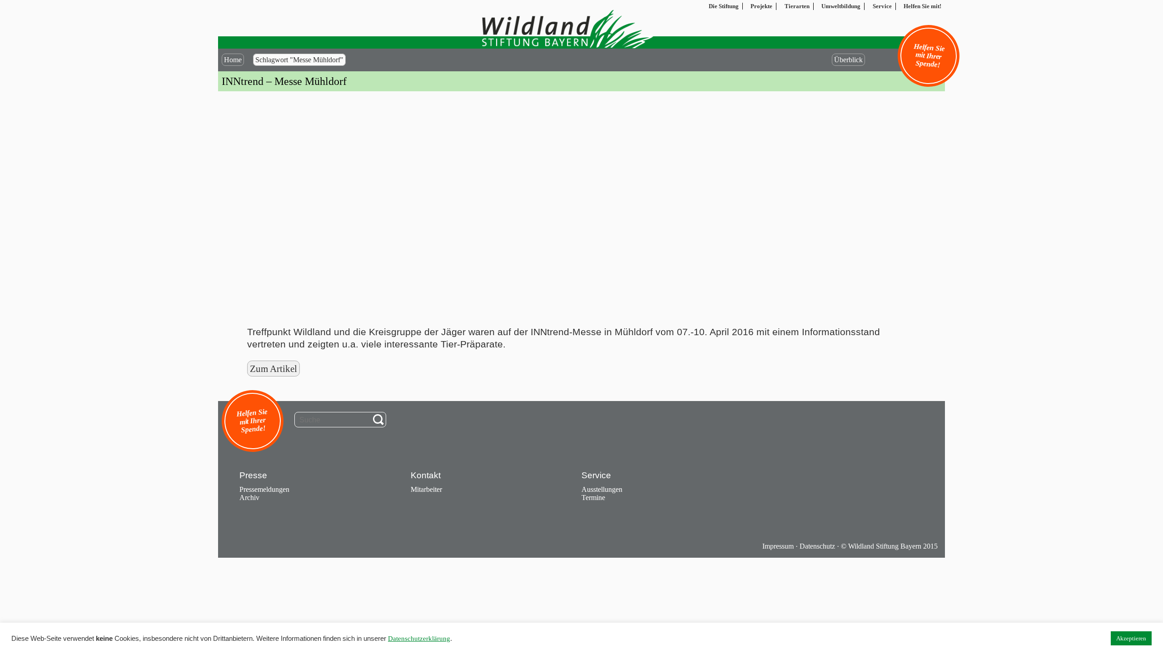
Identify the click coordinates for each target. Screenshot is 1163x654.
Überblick (848, 60)
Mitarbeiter (426, 489)
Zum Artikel (273, 368)
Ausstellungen (602, 489)
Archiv (249, 497)
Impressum (778, 546)
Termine (593, 497)
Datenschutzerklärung (419, 638)
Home (233, 60)
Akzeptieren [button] (1131, 638)
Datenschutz (817, 546)
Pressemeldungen (264, 489)
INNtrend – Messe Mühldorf (284, 81)
